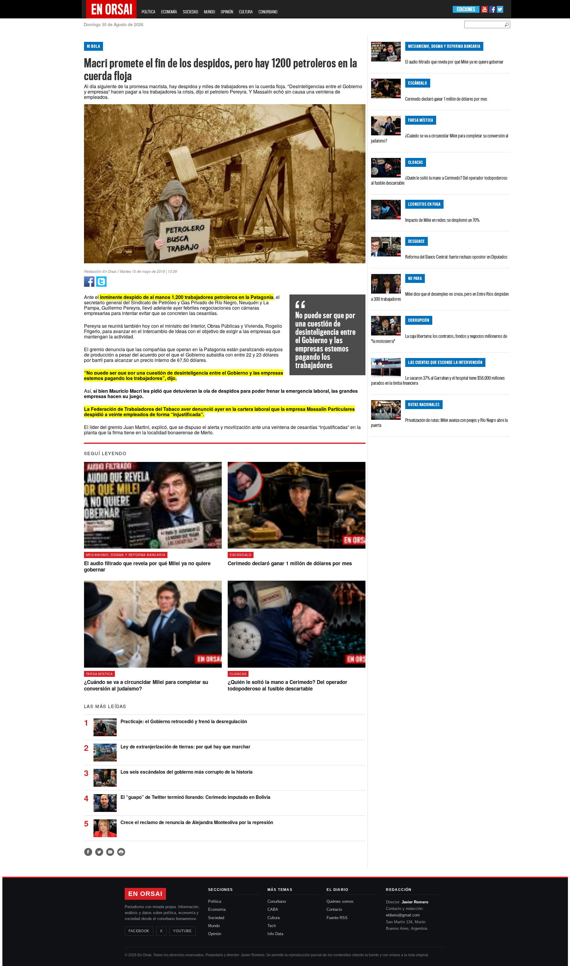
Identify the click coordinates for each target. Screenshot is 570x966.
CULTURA (246, 11)
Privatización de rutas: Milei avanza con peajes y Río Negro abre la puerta (439, 422)
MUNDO (209, 11)
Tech (271, 926)
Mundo (214, 926)
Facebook (139, 931)
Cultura (273, 918)
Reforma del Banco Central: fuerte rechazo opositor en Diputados (456, 256)
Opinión (214, 934)
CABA (272, 909)
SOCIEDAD (190, 11)
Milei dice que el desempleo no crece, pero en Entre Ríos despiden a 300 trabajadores (440, 296)
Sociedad (216, 918)
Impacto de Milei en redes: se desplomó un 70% (442, 220)
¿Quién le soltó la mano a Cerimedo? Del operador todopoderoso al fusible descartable (439, 180)
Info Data (275, 934)
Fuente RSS (337, 918)
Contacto (334, 909)
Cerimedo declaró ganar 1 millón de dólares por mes (446, 99)
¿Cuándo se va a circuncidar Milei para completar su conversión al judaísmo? (439, 138)
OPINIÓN (227, 11)
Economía (217, 909)
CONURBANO (268, 11)
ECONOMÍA (169, 11)
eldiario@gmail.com (403, 915)
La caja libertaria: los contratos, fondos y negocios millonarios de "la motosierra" (439, 338)
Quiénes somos (340, 901)
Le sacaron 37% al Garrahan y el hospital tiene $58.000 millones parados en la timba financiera (438, 380)
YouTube (182, 931)
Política (214, 901)
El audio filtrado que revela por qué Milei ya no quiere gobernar (454, 61)
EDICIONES (466, 9)
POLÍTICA (148, 11)
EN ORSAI (145, 893)
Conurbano (276, 901)
